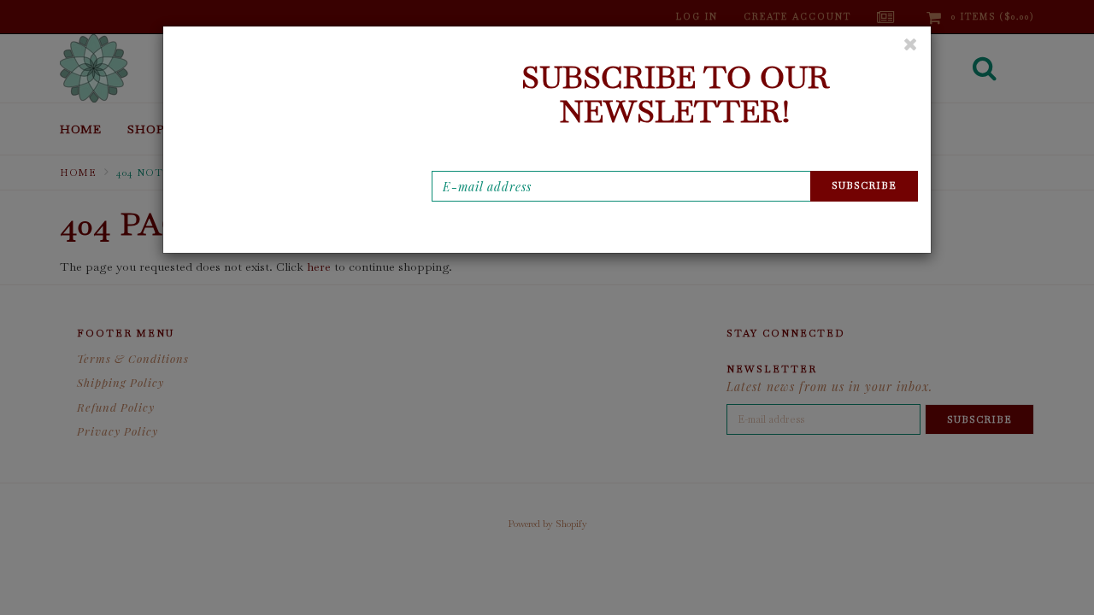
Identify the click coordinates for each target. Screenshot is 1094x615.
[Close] (910, 44)
